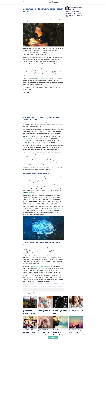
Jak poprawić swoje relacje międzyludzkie (29, 331)
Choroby (71, 308)
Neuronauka (25, 5)
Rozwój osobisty (57, 329)
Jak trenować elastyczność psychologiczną (58, 332)
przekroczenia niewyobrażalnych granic (33, 138)
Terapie (39, 308)
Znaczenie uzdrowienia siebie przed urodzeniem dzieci (60, 311)
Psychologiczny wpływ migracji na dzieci (76, 331)
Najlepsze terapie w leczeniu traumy (44, 311)
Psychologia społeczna (74, 329)
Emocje (55, 308)
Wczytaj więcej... (53, 337)
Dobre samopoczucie (27, 308)
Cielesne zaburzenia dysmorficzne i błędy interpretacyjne (44, 332)
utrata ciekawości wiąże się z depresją (42, 266)
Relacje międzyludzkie (28, 329)
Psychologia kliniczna (43, 329)
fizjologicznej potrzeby (42, 78)
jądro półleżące (31, 192)
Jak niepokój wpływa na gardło (76, 311)
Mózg (30, 5)
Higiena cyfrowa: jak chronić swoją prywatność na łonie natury (29, 311)
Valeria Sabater (77, 9)
